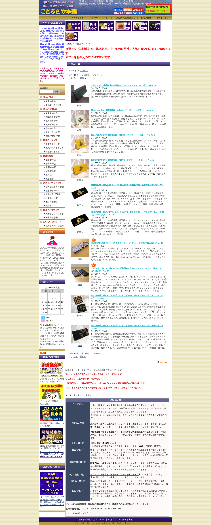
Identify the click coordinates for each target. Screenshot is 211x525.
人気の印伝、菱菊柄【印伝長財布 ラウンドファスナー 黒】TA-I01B (123, 85)
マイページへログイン (99, 17)
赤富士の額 (51, 163)
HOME (69, 44)
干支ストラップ (53, 144)
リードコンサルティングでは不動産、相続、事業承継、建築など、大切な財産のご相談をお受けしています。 (52, 502)
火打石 (49, 205)
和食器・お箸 (52, 198)
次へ (76, 78)
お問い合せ (146, 17)
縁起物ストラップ (54, 151)
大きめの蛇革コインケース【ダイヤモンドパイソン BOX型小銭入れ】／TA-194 (128, 243)
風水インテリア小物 (52, 183)
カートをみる (78, 17)
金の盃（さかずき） (55, 105)
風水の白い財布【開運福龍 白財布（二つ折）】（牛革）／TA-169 (122, 110)
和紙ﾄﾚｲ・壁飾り (53, 194)
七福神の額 (51, 167)
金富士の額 (51, 160)
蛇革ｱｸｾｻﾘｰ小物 (53, 136)
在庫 (80, 259)
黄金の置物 (48, 97)
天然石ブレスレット (55, 214)
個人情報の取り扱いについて (92, 519)
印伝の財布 (51, 128)
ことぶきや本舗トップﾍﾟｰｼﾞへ (80, 513)
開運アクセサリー (51, 209)
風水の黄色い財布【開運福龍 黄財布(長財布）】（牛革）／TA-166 (122, 160)
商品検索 (44, 88)
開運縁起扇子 (52, 217)
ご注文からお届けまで (125, 17)
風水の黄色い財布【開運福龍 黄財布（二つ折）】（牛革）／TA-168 (123, 135)
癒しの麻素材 (52, 202)
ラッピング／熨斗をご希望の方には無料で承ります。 (114, 474)
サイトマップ (163, 17)
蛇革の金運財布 (53, 117)
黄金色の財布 (52, 113)
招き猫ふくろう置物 (55, 187)
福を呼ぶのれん (53, 190)
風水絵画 (50, 179)
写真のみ (84, 70)
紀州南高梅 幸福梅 (55, 226)
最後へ (83, 78)
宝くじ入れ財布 (53, 132)
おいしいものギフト (52, 222)
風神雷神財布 (52, 124)
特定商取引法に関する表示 (120, 519)
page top (163, 362)
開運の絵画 (48, 156)
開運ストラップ (50, 140)
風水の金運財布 (50, 109)
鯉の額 (49, 175)
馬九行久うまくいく (55, 148)
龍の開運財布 (52, 121)
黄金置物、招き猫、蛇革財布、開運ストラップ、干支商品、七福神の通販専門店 (115, 3)
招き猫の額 (51, 171)
